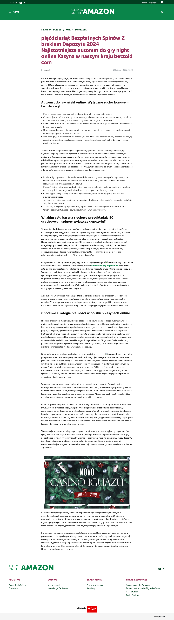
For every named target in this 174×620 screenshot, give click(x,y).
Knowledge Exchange (58, 588)
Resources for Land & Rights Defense (143, 588)
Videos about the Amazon (138, 585)
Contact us (13, 588)
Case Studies (132, 592)
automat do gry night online (104, 265)
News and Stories (95, 585)
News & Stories (51, 29)
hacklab (47, 70)
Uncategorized (76, 29)
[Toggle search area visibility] (163, 12)
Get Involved (53, 585)
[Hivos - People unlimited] (91, 609)
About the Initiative (17, 585)
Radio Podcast (132, 595)
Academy (91, 588)
